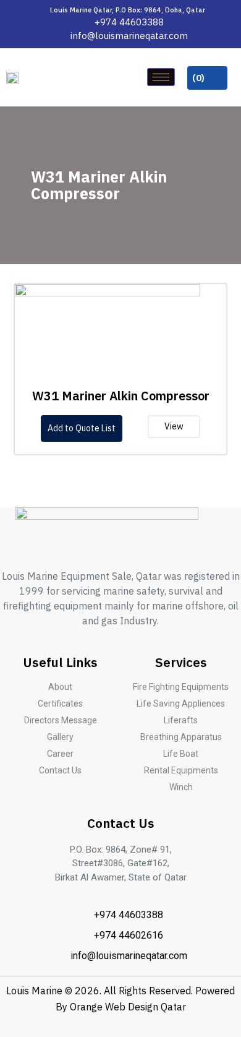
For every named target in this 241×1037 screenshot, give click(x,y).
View (174, 426)
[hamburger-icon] (161, 77)
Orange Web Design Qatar (128, 1006)
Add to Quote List (82, 428)
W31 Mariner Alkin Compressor (120, 395)
